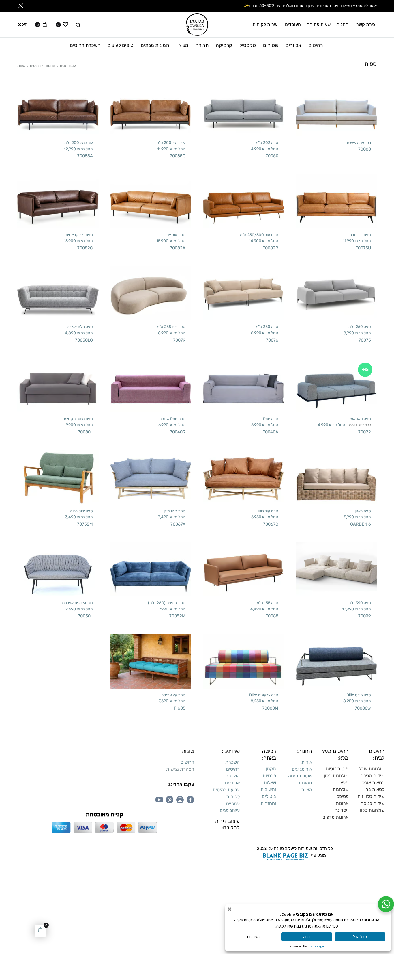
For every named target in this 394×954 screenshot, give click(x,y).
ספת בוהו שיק (174, 511)
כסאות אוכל (373, 782)
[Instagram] (180, 799)
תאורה (202, 45)
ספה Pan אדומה (172, 418)
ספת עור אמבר (173, 234)
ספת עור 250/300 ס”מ (259, 234)
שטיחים (270, 45)
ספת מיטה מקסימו (78, 418)
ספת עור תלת (360, 234)
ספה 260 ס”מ (359, 326)
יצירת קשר (366, 24)
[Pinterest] (169, 799)
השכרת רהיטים (85, 45)
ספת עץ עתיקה (173, 695)
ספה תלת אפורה (80, 326)
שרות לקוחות (264, 24)
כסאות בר (375, 789)
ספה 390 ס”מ (359, 602)
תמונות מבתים (155, 45)
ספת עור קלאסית (79, 234)
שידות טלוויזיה (371, 796)
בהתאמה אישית (359, 142)
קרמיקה (224, 45)
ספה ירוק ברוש (81, 511)
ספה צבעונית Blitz (263, 695)
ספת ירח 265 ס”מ (171, 326)
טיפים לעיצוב (121, 45)
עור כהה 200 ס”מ (78, 142)
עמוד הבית (68, 65)
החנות (342, 24)
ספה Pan (270, 418)
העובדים (293, 24)
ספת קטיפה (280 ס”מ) (166, 602)
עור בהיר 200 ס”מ (171, 142)
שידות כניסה (372, 803)
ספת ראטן (363, 511)
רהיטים (315, 45)
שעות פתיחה (319, 24)
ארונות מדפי (336, 817)
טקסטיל (247, 45)
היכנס (22, 24)
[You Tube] (159, 799)
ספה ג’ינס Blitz (358, 695)
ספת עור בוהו (268, 511)
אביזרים (293, 45)
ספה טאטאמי (360, 418)
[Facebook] (190, 799)
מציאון (182, 45)
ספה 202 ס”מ (267, 142)
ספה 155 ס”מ (267, 602)
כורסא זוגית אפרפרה (76, 602)
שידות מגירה (372, 775)
